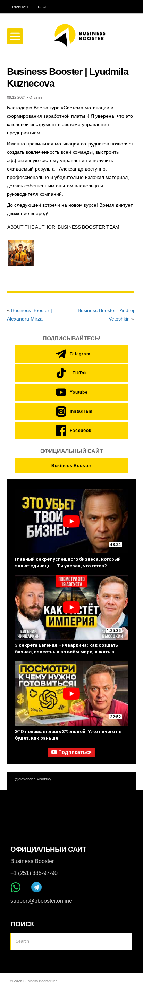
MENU (15, 36)
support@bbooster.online (41, 901)
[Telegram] (36, 887)
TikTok (80, 373)
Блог (42, 7)
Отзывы (36, 97)
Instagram (78, 411)
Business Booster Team (88, 227)
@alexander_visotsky (33, 779)
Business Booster (71, 465)
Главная (19, 7)
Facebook (78, 430)
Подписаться (75, 752)
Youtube (78, 392)
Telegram (78, 354)
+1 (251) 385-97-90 (34, 873)
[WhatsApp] (15, 887)
